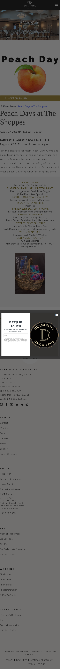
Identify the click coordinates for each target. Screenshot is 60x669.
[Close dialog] (56, 315)
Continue (15, 347)
